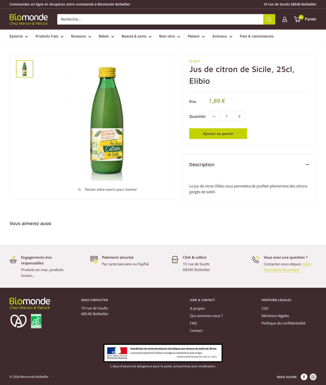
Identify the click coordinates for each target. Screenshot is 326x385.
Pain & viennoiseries (256, 36)
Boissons (78, 36)
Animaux (219, 36)
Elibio (194, 61)
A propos (197, 308)
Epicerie (16, 36)
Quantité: (197, 116)
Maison (194, 36)
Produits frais (47, 36)
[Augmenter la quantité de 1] (239, 116)
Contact (196, 330)
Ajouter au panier (218, 133)
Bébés (104, 36)
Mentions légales (275, 315)
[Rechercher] (269, 19)
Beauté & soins (134, 36)
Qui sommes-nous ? (206, 315)
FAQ (193, 323)
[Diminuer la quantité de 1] (214, 116)
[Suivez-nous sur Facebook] (304, 377)
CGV (265, 308)
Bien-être (167, 36)
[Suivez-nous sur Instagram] (313, 377)
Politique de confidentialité (283, 323)
